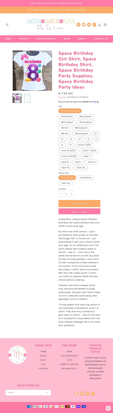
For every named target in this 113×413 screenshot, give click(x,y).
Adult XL (92, 162)
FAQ (43, 364)
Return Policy (69, 368)
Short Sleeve (67, 177)
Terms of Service (69, 364)
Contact (43, 368)
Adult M (64, 162)
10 (62, 145)
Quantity (62, 189)
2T (96, 133)
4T (71, 139)
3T (62, 139)
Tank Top (65, 183)
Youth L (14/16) (89, 150)
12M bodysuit (86, 122)
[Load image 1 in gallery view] (17, 98)
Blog (43, 360)
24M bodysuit (81, 133)
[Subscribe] (46, 393)
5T (80, 139)
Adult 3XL (80, 167)
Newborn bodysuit (70, 111)
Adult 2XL (65, 167)
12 (70, 145)
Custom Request (69, 356)
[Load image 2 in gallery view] (27, 98)
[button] (7, 25)
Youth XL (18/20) (69, 156)
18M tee (64, 133)
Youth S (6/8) (84, 145)
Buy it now (79, 212)
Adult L (78, 162)
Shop (69, 351)
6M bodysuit (86, 116)
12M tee (64, 128)
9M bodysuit (67, 122)
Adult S (86, 156)
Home (43, 351)
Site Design (62, 409)
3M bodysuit (67, 116)
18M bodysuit (81, 128)
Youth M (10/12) (68, 150)
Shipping (62, 97)
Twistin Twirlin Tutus (43, 409)
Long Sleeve (85, 177)
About (43, 356)
